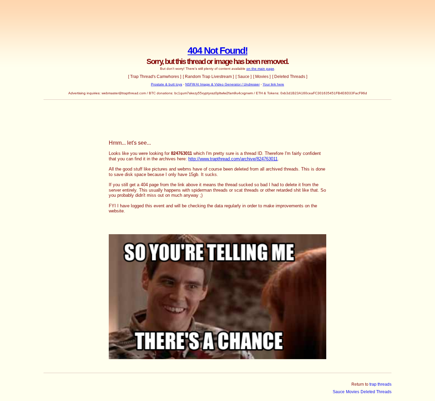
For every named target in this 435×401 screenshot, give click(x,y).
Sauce (339, 391)
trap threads (380, 384)
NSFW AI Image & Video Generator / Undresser (222, 84)
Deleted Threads (376, 391)
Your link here (273, 84)
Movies (352, 391)
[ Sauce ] (243, 76)
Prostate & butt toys (166, 84)
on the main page (260, 68)
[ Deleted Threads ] (289, 76)
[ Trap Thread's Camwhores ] (154, 76)
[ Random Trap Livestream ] (208, 76)
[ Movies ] (262, 76)
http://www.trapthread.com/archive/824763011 (233, 158)
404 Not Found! (217, 50)
